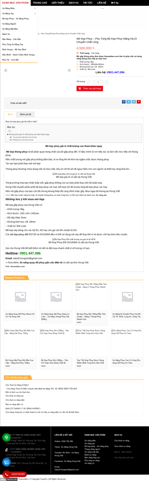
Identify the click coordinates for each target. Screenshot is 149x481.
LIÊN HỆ (101, 3)
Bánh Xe (6, 34)
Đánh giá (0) (25, 114)
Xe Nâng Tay (8, 13)
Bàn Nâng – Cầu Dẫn (11, 39)
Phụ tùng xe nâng (92, 460)
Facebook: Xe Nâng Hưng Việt (67, 461)
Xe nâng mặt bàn (92, 452)
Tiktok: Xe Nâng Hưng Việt (66, 447)
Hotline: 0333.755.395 (64, 441)
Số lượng (81, 81)
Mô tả (10, 114)
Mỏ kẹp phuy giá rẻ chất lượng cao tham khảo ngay (29, 134)
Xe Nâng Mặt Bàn (10, 29)
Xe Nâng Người (9, 24)
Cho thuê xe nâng (121, 441)
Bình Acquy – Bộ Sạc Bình (14, 49)
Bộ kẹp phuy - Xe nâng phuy (97, 446)
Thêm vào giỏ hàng (92, 88)
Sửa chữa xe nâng (122, 446)
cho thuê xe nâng (42, 389)
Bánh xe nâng (90, 455)
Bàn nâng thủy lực (92, 457)
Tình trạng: (85, 53)
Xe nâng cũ (89, 463)
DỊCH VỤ (74, 3)
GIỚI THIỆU (58, 3)
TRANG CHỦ (40, 3)
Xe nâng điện (90, 441)
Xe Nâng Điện (8, 8)
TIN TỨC (88, 3)
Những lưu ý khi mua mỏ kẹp (23, 140)
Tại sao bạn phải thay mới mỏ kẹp (25, 137)
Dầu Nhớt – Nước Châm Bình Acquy (18, 55)
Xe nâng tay (90, 443)
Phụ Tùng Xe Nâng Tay (12, 44)
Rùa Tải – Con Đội (10, 60)
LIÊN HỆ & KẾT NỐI (63, 435)
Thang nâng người (92, 449)
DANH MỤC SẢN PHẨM (15, 3)
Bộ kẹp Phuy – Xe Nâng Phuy (15, 19)
